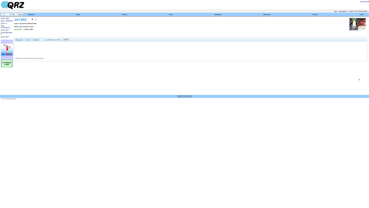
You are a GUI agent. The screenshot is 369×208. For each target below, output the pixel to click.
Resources (267, 14)
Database (31, 14)
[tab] (19, 40)
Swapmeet (218, 14)
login (335, 11)
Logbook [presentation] (36, 40)
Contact (315, 14)
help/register (342, 11)
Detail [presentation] (28, 40)
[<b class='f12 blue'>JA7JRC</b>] (358, 35)
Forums (124, 14)
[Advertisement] (184, 79)
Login (362, 14)
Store (171, 14)
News (78, 14)
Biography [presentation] (19, 40)
